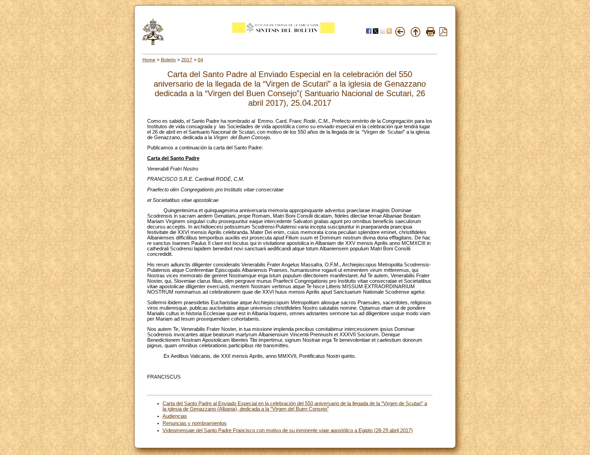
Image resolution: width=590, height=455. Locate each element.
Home (148, 59)
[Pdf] (443, 34)
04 (200, 59)
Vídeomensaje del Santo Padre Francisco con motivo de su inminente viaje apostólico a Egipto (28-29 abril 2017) (288, 430)
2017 (186, 59)
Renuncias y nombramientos (195, 423)
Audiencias (175, 416)
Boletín (168, 59)
